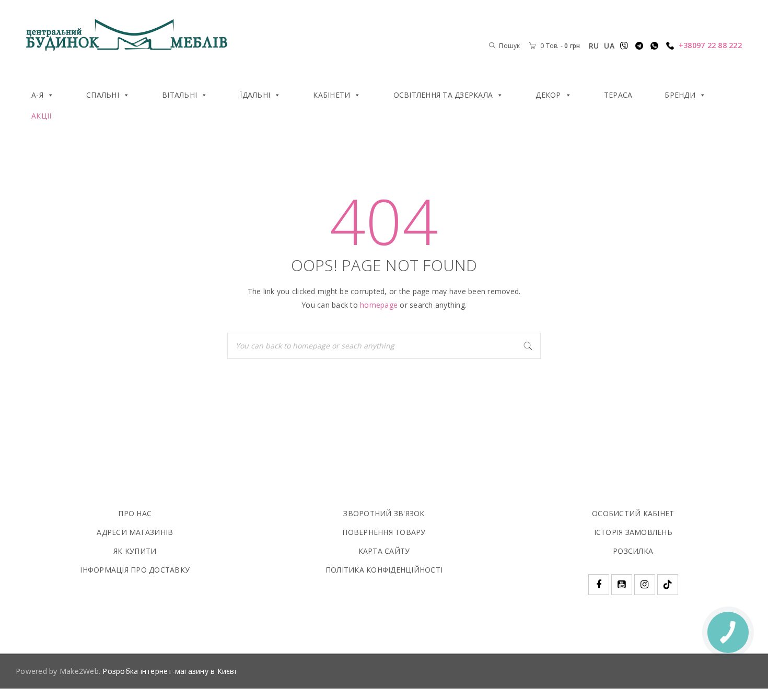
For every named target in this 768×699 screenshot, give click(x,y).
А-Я (37, 95)
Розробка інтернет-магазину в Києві (169, 671)
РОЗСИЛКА (633, 551)
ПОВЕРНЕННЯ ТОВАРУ (383, 532)
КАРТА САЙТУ (384, 551)
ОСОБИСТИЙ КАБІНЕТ (633, 513)
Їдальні (255, 95)
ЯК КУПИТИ (134, 551)
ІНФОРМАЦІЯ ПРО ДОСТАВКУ (135, 570)
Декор (548, 95)
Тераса (618, 95)
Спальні (102, 95)
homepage (379, 305)
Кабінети (331, 95)
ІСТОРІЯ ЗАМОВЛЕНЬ (633, 532)
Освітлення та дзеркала (443, 95)
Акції (41, 116)
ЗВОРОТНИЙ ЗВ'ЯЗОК (383, 513)
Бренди (680, 95)
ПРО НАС (135, 513)
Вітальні (179, 95)
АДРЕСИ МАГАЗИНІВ (135, 532)
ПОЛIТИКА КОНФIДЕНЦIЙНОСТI (384, 570)
